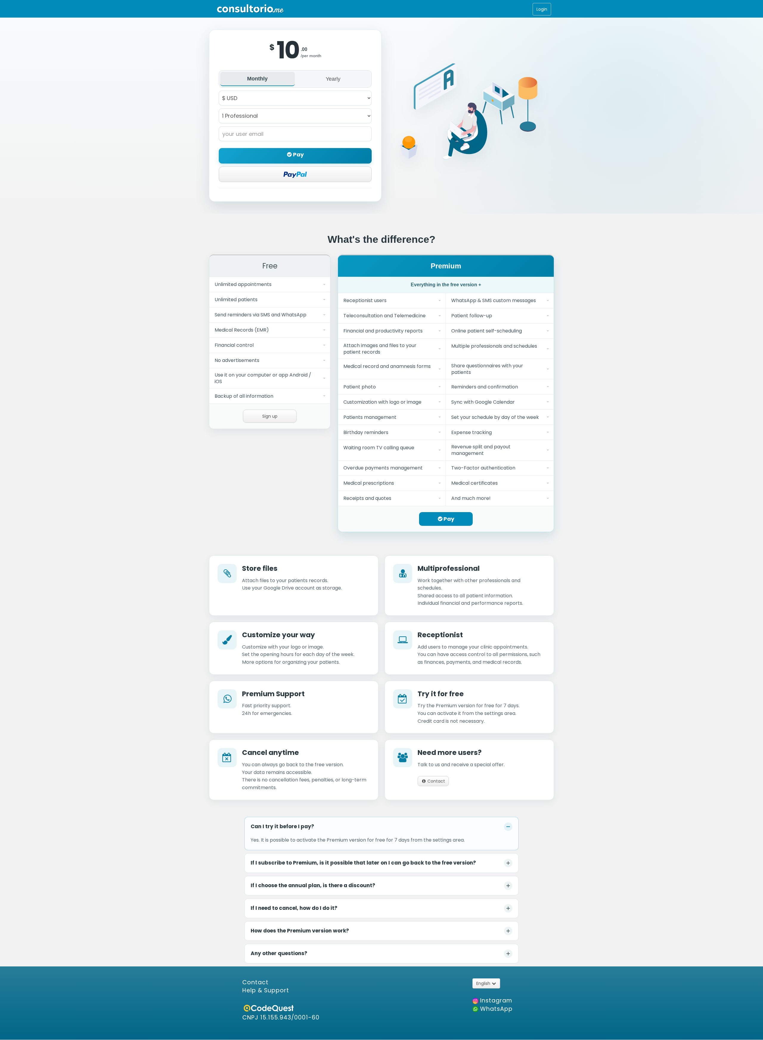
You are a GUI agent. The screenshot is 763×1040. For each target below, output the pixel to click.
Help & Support (265, 990)
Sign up (269, 416)
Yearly (333, 79)
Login (541, 9)
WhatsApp (495, 1009)
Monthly (257, 79)
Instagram (495, 1001)
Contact (435, 781)
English (483, 983)
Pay (298, 154)
